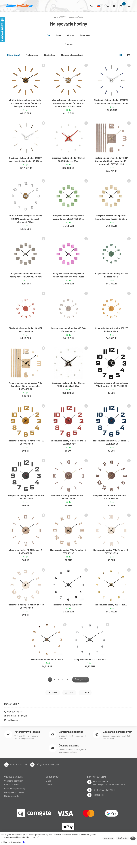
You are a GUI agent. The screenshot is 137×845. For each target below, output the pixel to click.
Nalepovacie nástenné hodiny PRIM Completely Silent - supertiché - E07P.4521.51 (25, 386)
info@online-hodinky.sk (17, 716)
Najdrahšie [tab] (50, 55)
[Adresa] (89, 782)
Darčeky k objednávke (71, 731)
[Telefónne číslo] (107, 5)
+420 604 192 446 (15, 712)
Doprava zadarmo (69, 745)
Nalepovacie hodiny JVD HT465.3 (47, 659)
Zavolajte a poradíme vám (117, 731)
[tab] (120, 55)
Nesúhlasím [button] (123, 838)
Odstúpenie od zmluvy (14, 792)
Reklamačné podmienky (14, 788)
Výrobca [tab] (70, 35)
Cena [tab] (58, 35)
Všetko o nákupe (13, 777)
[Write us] (89, 795)
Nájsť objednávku (11, 796)
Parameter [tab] (85, 35)
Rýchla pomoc (13, 720)
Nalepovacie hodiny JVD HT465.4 (90, 659)
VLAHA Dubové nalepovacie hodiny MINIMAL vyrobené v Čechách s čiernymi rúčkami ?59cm (25, 103)
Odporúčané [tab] (13, 55)
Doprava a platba (11, 784)
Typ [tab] (48, 35)
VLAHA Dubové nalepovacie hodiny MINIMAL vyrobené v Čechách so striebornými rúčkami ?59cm (68, 103)
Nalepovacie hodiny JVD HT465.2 (111, 605)
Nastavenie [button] (108, 838)
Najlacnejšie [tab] (32, 55)
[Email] (114, 5)
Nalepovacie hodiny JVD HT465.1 (68, 605)
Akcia (69, 44)
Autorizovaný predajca (27, 731)
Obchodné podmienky (13, 781)
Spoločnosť (52, 777)
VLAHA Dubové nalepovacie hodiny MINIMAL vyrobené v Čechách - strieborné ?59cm (25, 219)
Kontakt (49, 784)
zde (23, 842)
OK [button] (133, 838)
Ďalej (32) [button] (79, 679)
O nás (48, 781)
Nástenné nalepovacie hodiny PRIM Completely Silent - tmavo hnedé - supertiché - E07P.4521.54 (111, 161)
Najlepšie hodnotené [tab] (72, 55)
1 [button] (51, 680)
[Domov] (19, 5)
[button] (52, 692)
